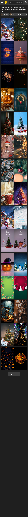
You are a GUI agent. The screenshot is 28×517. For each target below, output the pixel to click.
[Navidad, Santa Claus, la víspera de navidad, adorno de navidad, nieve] (7, 217)
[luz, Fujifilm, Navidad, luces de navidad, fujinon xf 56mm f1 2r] (20, 311)
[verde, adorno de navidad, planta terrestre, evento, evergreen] (7, 287)
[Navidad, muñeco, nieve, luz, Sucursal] (20, 264)
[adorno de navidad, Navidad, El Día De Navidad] (7, 146)
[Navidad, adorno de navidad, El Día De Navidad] (20, 123)
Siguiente (13, 374)
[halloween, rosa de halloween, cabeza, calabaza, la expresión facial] (7, 358)
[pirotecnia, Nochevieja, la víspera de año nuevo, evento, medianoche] (20, 76)
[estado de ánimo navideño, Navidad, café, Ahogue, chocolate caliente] (7, 193)
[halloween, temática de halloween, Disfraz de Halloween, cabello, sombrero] (7, 264)
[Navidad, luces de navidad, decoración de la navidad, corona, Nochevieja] (20, 99)
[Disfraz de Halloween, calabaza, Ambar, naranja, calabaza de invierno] (7, 99)
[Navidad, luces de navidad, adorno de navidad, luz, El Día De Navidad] (20, 29)
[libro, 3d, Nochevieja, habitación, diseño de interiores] (7, 240)
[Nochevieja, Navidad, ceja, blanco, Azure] (20, 217)
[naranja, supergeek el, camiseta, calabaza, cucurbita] (20, 358)
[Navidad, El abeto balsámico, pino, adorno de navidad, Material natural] (7, 170)
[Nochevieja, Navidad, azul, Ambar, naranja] (7, 52)
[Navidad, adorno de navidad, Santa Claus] (20, 52)
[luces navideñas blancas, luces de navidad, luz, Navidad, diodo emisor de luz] (20, 146)
